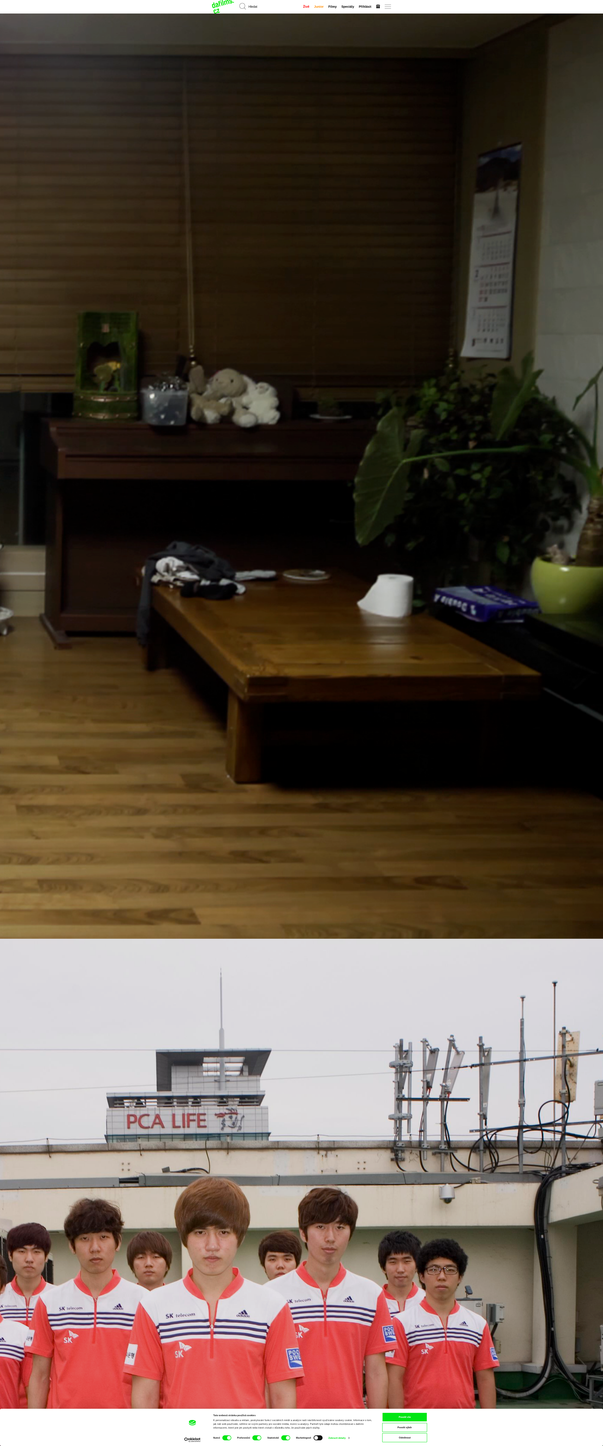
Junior (319, 6)
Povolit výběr (404, 1427)
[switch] (256, 1437)
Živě (306, 6)
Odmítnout (405, 1437)
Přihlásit (365, 6)
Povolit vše (405, 1417)
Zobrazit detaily (337, 1438)
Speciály (347, 6)
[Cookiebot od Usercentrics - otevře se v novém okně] (192, 1440)
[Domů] (223, 6)
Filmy (332, 6)
